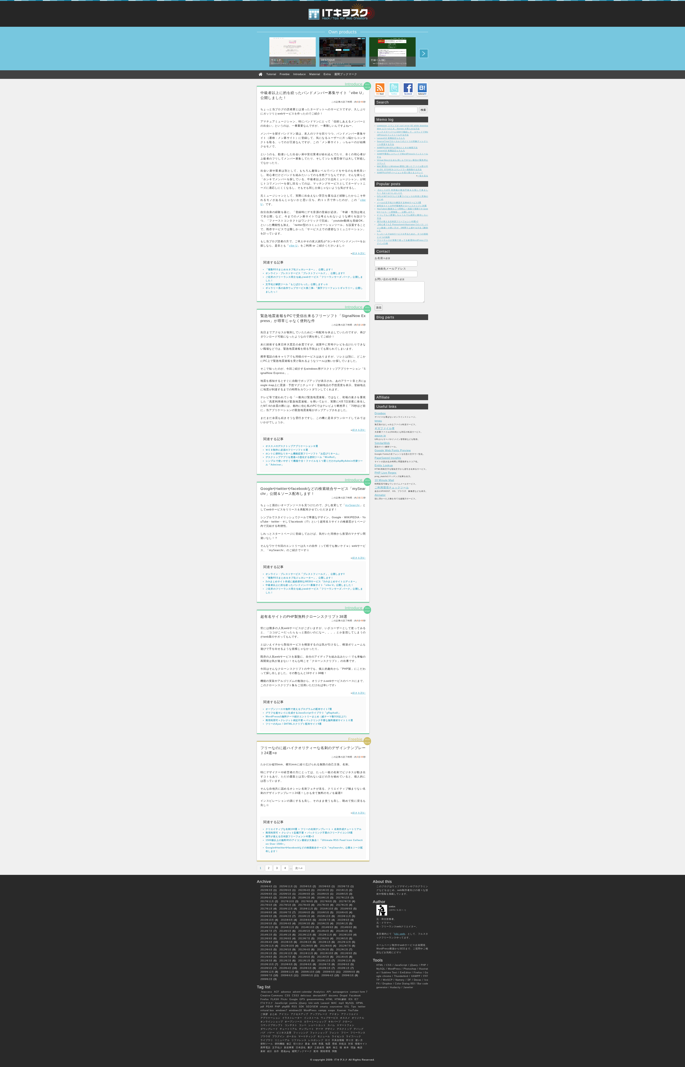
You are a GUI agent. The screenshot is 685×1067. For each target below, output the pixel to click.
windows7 (281, 1010)
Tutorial (271, 74)
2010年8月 (306, 964)
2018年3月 (285, 897)
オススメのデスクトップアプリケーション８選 (292, 446)
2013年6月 (323, 938)
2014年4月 (323, 931)
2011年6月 (304, 957)
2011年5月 (323, 957)
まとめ (273, 1014)
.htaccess (266, 991)
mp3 (341, 1003)
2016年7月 (285, 912)
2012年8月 (326, 945)
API (329, 991)
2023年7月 (344, 886)
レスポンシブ (315, 1040)
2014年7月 (266, 931)
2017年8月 (326, 901)
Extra (327, 74)
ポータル (291, 1036)
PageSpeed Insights (388, 457)
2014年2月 (266, 934)
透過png (285, 1051)
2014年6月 (285, 931)
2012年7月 (345, 945)
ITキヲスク (266, 1003)
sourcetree (336, 1006)
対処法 (342, 1043)
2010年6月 (344, 964)
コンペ (302, 1025)
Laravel (325, 1003)
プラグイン (278, 1036)
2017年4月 (304, 905)
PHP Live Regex (386, 472)
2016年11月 (306, 908)
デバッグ (359, 1029)
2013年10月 (345, 934)
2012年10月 (287, 945)
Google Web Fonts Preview (393, 450)
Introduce (299, 74)
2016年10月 (327, 908)
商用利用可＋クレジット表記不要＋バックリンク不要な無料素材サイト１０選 (309, 720)
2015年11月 (344, 916)
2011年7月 (285, 957)
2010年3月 (306, 968)
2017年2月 (342, 905)
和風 (321, 1043)
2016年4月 (342, 912)
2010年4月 (285, 968)
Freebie (285, 74)
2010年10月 (267, 964)
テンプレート (306, 1029)
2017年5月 (285, 905)
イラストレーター (292, 1018)
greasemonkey (315, 999)
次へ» (299, 868)
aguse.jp (380, 435)
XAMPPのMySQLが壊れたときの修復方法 (397, 147)
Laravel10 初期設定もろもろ (391, 150)
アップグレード (319, 1014)
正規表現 (319, 1047)
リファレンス (298, 1040)
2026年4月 (266, 886)
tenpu (378, 420)
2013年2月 (306, 942)
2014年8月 (346, 927)
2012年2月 (342, 949)
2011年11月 (306, 953)
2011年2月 (285, 960)
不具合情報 (338, 1040)
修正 (288, 1043)
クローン (347, 1021)
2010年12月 (324, 960)
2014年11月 (287, 927)
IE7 (356, 999)
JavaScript (281, 1003)
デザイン (330, 1029)
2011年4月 (342, 957)
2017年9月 (307, 901)
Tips (353, 1006)
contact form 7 (358, 991)
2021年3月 (323, 890)
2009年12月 (267, 971)
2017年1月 (266, 908)
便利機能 (280, 1043)
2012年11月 (267, 945)
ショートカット (317, 1025)
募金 (307, 1043)
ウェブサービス (329, 1018)
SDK (301, 1006)
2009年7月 (266, 975)
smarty (324, 1006)
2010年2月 (325, 968)
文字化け (277, 1047)
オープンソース (293, 1021)
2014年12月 (267, 927)
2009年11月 (287, 971)
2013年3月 (287, 942)
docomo (333, 995)
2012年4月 (304, 949)
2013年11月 (325, 934)
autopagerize (340, 991)
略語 (359, 1047)
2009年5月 (307, 975)
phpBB (286, 1006)
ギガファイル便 (385, 428)
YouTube (353, 1010)
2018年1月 (323, 897)
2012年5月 (285, 949)
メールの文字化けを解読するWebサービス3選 (399, 202)
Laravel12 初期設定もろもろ (391, 138)
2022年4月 (304, 890)
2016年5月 (323, 912)
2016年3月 (266, 916)
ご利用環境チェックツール (392, 487)
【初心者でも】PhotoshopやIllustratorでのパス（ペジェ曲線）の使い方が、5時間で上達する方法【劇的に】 (402, 227)
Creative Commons (271, 995)
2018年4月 (266, 897)
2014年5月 (304, 931)
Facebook (355, 995)
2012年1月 (266, 953)
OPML (359, 1003)
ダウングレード (269, 1029)
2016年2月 (285, 916)
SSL (346, 1006)
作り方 (350, 1040)
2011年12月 (286, 953)
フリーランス (357, 1032)
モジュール (324, 1036)
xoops (331, 1010)
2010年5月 (266, 968)
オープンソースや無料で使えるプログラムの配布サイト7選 (299, 709)
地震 (327, 1043)
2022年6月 (285, 890)
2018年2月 (304, 897)
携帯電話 (265, 1047)
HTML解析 (341, 999)
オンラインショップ (271, 1021)
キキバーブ (334, 1021)
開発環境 (325, 1051)
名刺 (314, 1043)
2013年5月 (342, 938)
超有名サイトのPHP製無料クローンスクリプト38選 (303, 617)
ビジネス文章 (283, 1032)
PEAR (269, 1006)
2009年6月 (287, 975)
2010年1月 (344, 968)
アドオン (334, 1014)
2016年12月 (286, 908)
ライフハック (353, 1036)
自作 (276, 1051)
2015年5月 (266, 923)
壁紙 (334, 1043)
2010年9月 (287, 964)
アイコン (284, 1014)
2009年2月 (266, 979)
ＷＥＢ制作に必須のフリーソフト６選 (287, 449)
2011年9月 (346, 953)
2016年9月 (346, 908)
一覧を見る (422, 176)
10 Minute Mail (384, 480)
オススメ (345, 1018)
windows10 (295, 1010)
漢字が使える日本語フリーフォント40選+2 (290, 836)
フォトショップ (319, 1032)
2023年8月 (325, 886)
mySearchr (352, 505)
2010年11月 (344, 960)
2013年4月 (266, 942)
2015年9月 (287, 920)
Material (314, 74)
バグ (262, 1032)
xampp (322, 1010)
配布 (316, 1051)
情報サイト (361, 1043)
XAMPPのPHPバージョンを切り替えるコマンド (400, 172)
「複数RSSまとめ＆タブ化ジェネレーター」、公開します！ (299, 269)
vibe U (293, 245)
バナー (271, 1032)
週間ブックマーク (345, 74)
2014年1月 (285, 934)
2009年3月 (348, 975)
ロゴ (327, 1040)
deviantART (320, 995)
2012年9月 (307, 945)
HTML (329, 999)
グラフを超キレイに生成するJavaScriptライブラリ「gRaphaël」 (303, 712)
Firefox (264, 999)
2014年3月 (342, 931)
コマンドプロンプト (271, 1025)
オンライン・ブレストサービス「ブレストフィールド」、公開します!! (305, 273)
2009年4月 (327, 975)
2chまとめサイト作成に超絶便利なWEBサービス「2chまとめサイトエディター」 (312, 581)
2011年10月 (327, 953)
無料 (328, 1047)
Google (293, 999)
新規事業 (289, 1047)
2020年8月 (266, 894)
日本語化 (301, 1047)
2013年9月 (266, 938)
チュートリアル (288, 1029)
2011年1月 (304, 960)
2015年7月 (325, 920)
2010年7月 (325, 964)
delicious (306, 995)
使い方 (359, 1040)
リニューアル (282, 1040)
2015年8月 (306, 920)
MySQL (350, 1003)
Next (423, 53)
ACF (276, 991)
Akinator (380, 494)
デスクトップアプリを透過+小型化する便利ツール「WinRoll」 (301, 457)
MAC (334, 1003)
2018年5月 (342, 894)
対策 (350, 1043)
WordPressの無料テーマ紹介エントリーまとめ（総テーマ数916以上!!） (307, 716)
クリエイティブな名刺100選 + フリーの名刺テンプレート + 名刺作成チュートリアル (314, 829)
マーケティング (307, 1036)
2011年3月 (266, 960)
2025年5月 (306, 886)
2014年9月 (327, 927)
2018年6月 (323, 894)
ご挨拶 (264, 1014)
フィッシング (300, 1032)
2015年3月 (304, 923)
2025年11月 (286, 886)
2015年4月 (285, 923)
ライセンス (338, 1036)
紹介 (269, 1051)
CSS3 (295, 995)
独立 (335, 1047)
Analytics (319, 991)
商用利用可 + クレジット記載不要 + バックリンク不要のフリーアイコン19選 (309, 832)
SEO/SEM (312, 1006)
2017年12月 (343, 897)
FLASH (275, 999)
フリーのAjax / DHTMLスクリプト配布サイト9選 (294, 724)
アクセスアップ (299, 1014)
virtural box (267, 1010)
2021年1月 (342, 890)
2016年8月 (266, 912)
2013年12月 (305, 934)
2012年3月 (323, 949)
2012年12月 (344, 942)
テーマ (319, 1029)
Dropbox (380, 413)
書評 (310, 1047)
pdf (262, 1006)
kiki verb (314, 1003)
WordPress (310, 1010)
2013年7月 (304, 938)
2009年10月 (308, 971)
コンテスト (291, 1025)
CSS (287, 995)
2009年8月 (349, 971)
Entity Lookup (384, 465)
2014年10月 (308, 927)
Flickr (284, 999)
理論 (353, 1047)
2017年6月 (266, 905)
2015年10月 (267, 920)
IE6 (350, 999)
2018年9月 (304, 894)
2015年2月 (323, 923)
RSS (294, 1006)
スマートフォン (345, 1025)
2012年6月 (266, 949)
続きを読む (359, 253)
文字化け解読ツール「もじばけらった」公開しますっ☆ (297, 284)
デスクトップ (344, 1029)
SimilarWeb (382, 443)
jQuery (303, 1003)
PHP (277, 1006)
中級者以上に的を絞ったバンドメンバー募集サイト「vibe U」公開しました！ (310, 585)
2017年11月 (267, 901)
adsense (286, 991)
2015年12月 (324, 916)
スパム (331, 1025)
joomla (293, 1003)
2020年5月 (285, 894)
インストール (311, 1018)
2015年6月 (344, 920)
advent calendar (302, 991)
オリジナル (358, 1018)
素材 (262, 1051)
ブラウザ (265, 1036)
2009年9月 (329, 971)
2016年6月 (304, 912)
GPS (302, 999)
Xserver (341, 1010)
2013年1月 (325, 942)
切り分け (298, 1043)
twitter (362, 1006)
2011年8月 (266, 957)
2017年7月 (345, 901)
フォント (334, 1032)
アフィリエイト (350, 1014)
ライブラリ (266, 1040)
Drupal (343, 995)
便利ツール (266, 1043)
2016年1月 (304, 916)
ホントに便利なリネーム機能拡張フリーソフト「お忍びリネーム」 (303, 453)
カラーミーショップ (315, 1021)
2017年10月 (287, 901)
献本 (346, 1047)
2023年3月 (266, 890)
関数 (334, 1051)
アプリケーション (270, 1018)
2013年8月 (285, 938)
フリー (345, 1032)
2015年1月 (342, 923)
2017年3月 (323, 905)
